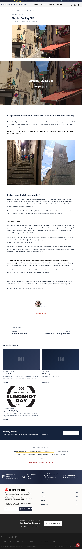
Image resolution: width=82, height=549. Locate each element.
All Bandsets (57, 542)
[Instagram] (9, 537)
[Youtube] (16, 537)
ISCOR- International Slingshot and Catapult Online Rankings (57, 333)
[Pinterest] (2, 537)
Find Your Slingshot (53, 523)
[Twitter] (12, 537)
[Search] (71, 4)
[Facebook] (5, 537)
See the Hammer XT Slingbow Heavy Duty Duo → (41, 462)
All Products (8, 542)
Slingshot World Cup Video (19, 332)
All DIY (46, 542)
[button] (78, 5)
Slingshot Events (16, 10)
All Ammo (69, 542)
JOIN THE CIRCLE (26, 509)
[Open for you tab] (78, 545)
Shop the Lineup (71, 433)
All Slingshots (21, 542)
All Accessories (34, 542)
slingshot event (17, 327)
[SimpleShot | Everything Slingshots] (14, 4)
